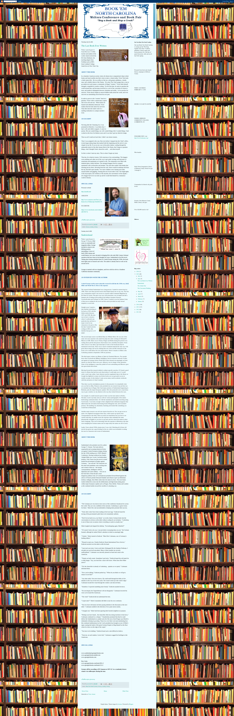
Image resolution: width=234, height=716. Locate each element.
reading (92, 227)
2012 (137, 309)
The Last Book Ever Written (93, 45)
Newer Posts (85, 691)
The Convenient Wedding (144, 288)
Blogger (131, 704)
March (140, 296)
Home (105, 691)
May (139, 291)
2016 (137, 271)
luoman (120, 704)
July (139, 276)
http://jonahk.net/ (86, 191)
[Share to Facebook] (109, 224)
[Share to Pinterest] (111, 224)
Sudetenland (86, 234)
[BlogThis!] (106, 224)
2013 (137, 307)
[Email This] (104, 224)
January (140, 301)
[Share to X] (108, 224)
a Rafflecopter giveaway (88, 220)
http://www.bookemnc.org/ (141, 138)
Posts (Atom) (91, 694)
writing (95, 227)
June (139, 278)
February (140, 299)
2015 (137, 274)
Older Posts (125, 691)
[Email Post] (101, 224)
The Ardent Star (142, 286)
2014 (137, 304)
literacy (87, 227)
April (139, 294)
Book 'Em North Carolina (92, 686)
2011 (137, 312)
